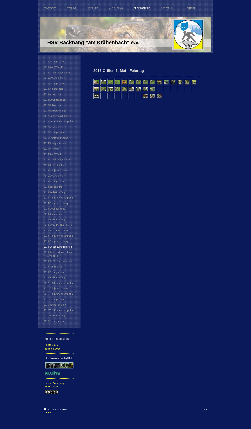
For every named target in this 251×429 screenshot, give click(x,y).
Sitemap (63, 409)
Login (205, 409)
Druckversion (53, 409)
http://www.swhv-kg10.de (59, 358)
